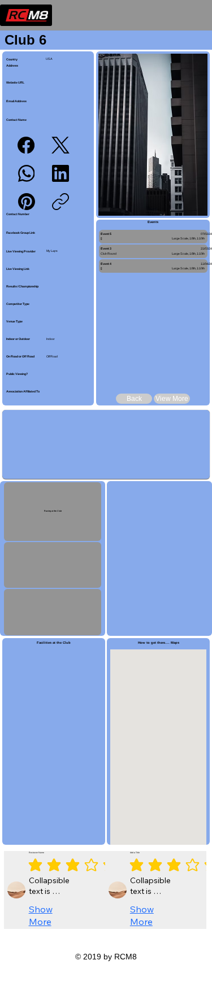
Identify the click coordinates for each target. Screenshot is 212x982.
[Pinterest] (26, 201)
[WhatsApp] (26, 173)
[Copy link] (60, 201)
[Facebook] (26, 145)
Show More (41, 915)
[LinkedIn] (60, 173)
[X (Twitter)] (60, 145)
